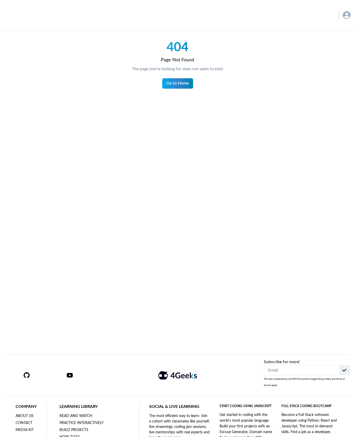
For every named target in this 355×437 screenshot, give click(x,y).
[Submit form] (344, 370)
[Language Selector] (327, 15)
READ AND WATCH (76, 416)
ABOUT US (25, 416)
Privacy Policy (324, 379)
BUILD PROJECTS (74, 430)
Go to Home (177, 83)
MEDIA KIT (25, 430)
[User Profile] (347, 15)
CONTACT (24, 423)
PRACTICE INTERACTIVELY (82, 423)
